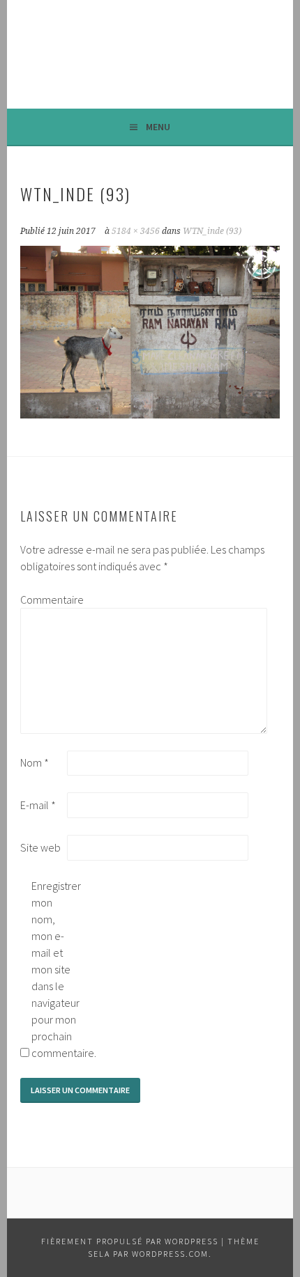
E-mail (38, 805)
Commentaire (42, 599)
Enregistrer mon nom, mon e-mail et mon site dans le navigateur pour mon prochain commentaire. (53, 969)
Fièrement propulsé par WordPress (129, 1241)
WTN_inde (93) (212, 231)
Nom (34, 762)
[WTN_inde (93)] (150, 414)
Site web (40, 847)
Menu (158, 126)
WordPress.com (170, 1253)
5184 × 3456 (136, 231)
